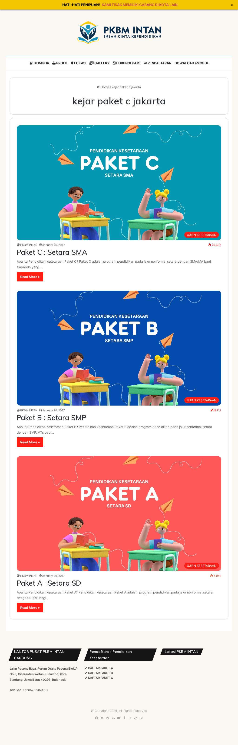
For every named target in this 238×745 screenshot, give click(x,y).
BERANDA (41, 63)
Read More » (30, 277)
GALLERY (101, 63)
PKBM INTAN (28, 245)
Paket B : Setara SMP (51, 417)
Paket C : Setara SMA (52, 252)
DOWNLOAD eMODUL (192, 63)
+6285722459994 (35, 690)
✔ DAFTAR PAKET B (99, 673)
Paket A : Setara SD (49, 583)
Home (104, 87)
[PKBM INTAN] (119, 32)
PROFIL (62, 63)
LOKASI (79, 63)
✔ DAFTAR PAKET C (99, 678)
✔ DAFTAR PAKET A (99, 668)
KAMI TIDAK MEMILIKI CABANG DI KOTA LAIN (140, 5)
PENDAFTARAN (159, 63)
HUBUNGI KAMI (128, 63)
